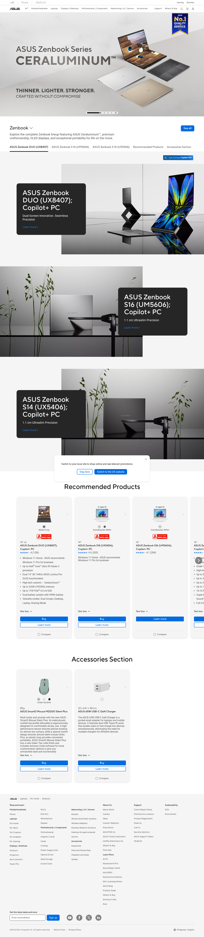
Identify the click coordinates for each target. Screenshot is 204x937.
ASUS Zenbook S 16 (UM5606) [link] (70, 147)
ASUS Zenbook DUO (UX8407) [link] (29, 147)
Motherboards (47, 832)
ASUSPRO (107, 872)
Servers (74, 837)
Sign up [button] (53, 917)
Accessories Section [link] (179, 147)
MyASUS (138, 841)
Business (190, 2)
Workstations (46, 818)
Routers (74, 814)
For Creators (15, 832)
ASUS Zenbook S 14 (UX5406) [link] (111, 147)
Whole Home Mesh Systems (83, 819)
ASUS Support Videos (144, 836)
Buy (44, 619)
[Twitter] (89, 918)
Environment (170, 814)
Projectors (14, 855)
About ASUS (108, 809)
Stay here (85, 471)
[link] (15, 9)
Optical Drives (47, 855)
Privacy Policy (75, 930)
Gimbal (74, 859)
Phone (12, 814)
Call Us (137, 827)
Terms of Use (59, 930)
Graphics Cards (48, 837)
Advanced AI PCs (110, 863)
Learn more (44, 625)
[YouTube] (70, 918)
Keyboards (76, 846)
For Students (15, 837)
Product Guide (109, 890)
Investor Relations (111, 823)
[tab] (87, 113)
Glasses (44, 823)
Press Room (108, 827)
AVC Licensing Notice (112, 881)
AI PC (105, 859)
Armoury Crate (109, 899)
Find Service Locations (144, 814)
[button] (180, 2)
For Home (14, 823)
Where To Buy (109, 845)
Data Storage (47, 859)
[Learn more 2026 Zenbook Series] (102, 115)
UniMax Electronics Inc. (113, 841)
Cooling (44, 846)
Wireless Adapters (79, 823)
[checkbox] (44, 634)
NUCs (43, 809)
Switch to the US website (110, 471)
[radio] (44, 526)
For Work (14, 828)
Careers (106, 814)
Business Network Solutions (83, 828)
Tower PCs (14, 864)
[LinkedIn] (98, 918)
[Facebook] (79, 918)
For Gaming (15, 841)
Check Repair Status (143, 809)
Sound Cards (46, 864)
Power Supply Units (49, 850)
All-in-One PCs (16, 859)
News (105, 818)
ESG (167, 809)
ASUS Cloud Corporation (114, 836)
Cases (43, 841)
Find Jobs (107, 850)
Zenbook (46, 799)
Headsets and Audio (80, 855)
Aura (105, 904)
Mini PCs (44, 814)
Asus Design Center (111, 868)
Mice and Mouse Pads (81, 850)
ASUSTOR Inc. (109, 832)
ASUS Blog (108, 886)
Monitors (14, 850)
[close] (146, 459)
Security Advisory (142, 832)
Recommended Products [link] (148, 147)
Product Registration (143, 818)
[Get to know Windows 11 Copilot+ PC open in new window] (178, 158)
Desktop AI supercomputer (83, 832)
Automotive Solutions (112, 877)
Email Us (138, 823)
